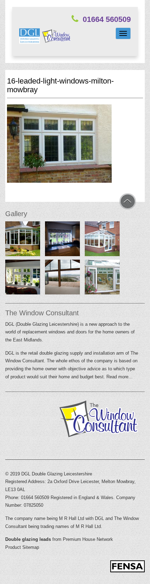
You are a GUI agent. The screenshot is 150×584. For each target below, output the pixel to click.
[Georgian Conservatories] (22, 240)
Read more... (119, 376)
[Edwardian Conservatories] (102, 240)
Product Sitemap (22, 547)
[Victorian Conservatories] (102, 278)
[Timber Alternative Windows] (62, 240)
